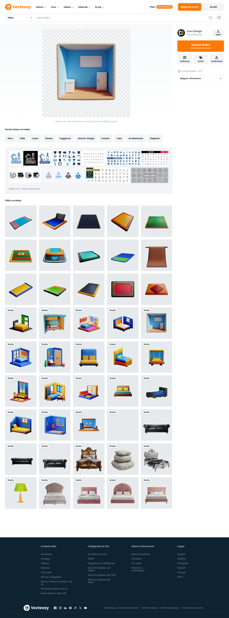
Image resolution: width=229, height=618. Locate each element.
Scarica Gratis (200, 46)
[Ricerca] (210, 17)
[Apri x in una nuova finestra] (80, 608)
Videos (67, 7)
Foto (53, 7)
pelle (22, 138)
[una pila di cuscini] (123, 459)
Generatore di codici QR (53, 593)
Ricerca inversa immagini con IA (56, 583)
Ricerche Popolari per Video (99, 581)
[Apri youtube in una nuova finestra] (85, 608)
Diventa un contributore (137, 569)
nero (10, 138)
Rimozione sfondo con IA (54, 588)
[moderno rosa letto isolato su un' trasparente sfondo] (55, 493)
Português (182, 563)
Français (181, 572)
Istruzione (46, 572)
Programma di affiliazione (101, 563)
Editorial (83, 7)
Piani (152, 6)
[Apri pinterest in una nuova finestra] (70, 608)
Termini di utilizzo (150, 607)
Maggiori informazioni (190, 78)
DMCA (91, 558)
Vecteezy (45, 558)
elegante (155, 138)
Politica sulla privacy (170, 607)
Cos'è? (200, 71)
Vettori (39, 7)
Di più (98, 7)
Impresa (45, 567)
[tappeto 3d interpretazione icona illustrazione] (21, 221)
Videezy (45, 563)
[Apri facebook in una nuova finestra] (55, 608)
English (181, 554)
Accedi (213, 6)
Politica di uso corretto (192, 607)
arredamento (136, 138)
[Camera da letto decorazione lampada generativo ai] (21, 493)
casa (119, 138)
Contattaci (136, 558)
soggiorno (65, 138)
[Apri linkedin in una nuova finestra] (65, 608)
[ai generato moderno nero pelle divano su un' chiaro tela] (55, 459)
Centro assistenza (140, 554)
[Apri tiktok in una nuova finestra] (75, 608)
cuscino (105, 138)
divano (49, 138)
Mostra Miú (149, 175)
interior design (86, 138)
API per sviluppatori (51, 576)
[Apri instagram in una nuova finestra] (60, 608)
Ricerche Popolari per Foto (102, 574)
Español (181, 558)
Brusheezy (46, 554)
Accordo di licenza (97, 554)
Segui (218, 34)
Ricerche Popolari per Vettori (99, 569)
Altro (179, 577)
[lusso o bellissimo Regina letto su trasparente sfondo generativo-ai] (156, 459)
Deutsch (181, 567)
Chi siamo (136, 563)
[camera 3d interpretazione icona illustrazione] (21, 323)
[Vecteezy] (18, 7)
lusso (35, 138)
